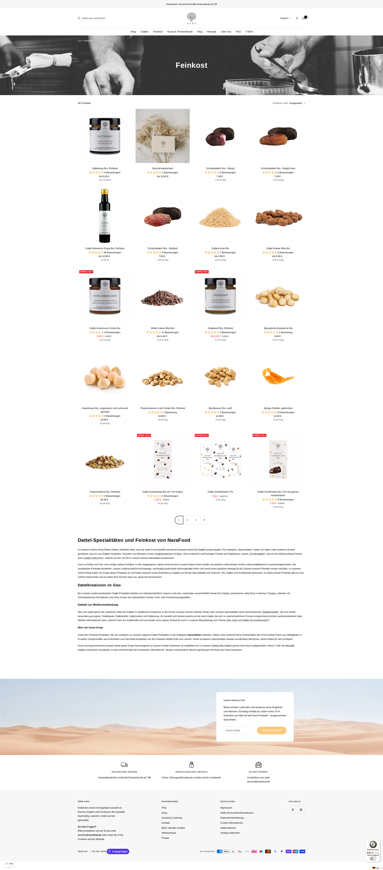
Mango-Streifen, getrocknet (278, 408)
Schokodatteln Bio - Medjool (163, 248)
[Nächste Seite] (204, 520)
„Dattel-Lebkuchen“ (94, 558)
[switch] (373, 858)
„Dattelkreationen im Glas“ (168, 554)
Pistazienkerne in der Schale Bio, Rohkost (162, 408)
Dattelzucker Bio (220, 248)
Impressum (226, 807)
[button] (377, 868)
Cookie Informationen (231, 823)
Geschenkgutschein (162, 168)
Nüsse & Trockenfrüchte (180, 31)
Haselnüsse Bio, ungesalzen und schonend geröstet (105, 410)
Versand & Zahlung (172, 817)
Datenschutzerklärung (232, 817)
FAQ (238, 31)
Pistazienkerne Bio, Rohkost (105, 491)
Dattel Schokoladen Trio (220, 491)
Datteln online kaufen (209, 549)
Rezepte (211, 31)
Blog (199, 31)
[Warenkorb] (303, 18)
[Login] (297, 18)
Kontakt (166, 823)
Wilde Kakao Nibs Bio (162, 328)
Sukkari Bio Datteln (222, 645)
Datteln (145, 31)
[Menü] (378, 841)
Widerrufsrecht (228, 828)
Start (80, 40)
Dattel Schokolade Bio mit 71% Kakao (162, 491)
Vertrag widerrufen (230, 833)
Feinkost (157, 31)
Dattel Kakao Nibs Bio (278, 248)
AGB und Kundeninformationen (237, 813)
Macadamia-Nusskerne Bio (278, 328)
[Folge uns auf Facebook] (293, 810)
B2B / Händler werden (173, 828)
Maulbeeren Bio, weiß (220, 408)
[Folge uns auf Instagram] (301, 810)
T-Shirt (249, 31)
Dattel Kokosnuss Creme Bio (105, 328)
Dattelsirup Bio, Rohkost (105, 168)
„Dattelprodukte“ (270, 612)
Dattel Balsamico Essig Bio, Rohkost (104, 248)
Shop (133, 31)
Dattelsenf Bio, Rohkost (220, 328)
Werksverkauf (169, 833)
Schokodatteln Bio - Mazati (220, 168)
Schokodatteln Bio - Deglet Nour (278, 168)
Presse (165, 838)
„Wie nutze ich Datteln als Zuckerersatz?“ (248, 620)
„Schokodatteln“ (257, 554)
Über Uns (226, 31)
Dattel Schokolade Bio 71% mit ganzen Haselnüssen (278, 493)
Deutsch (284, 18)
